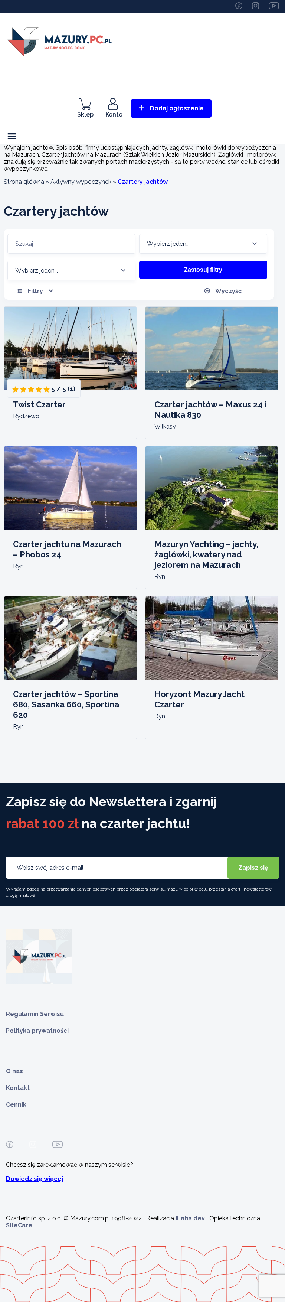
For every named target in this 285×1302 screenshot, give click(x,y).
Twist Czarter (39, 404)
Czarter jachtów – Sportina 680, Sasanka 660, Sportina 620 (66, 704)
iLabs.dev (190, 1218)
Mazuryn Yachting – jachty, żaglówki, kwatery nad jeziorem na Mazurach (206, 554)
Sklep (85, 114)
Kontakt (18, 1087)
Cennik (16, 1104)
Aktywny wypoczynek (80, 181)
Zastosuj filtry (203, 270)
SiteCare (19, 1225)
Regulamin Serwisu (35, 1014)
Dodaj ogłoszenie (177, 108)
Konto (113, 114)
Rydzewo (26, 416)
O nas (14, 1071)
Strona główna (24, 181)
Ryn (18, 566)
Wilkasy (165, 426)
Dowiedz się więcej (34, 1178)
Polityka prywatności (37, 1030)
